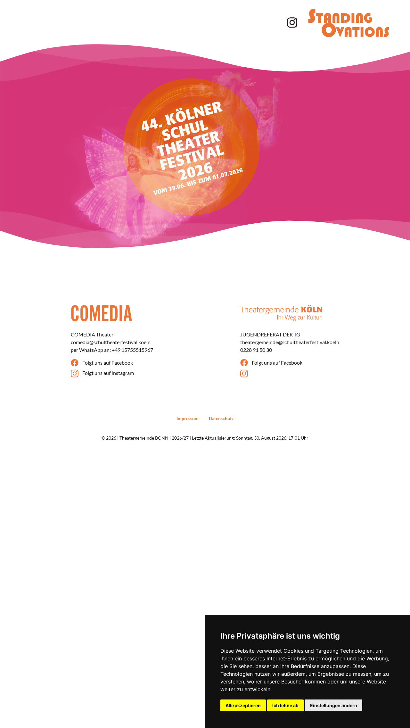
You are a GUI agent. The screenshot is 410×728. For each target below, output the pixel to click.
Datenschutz (221, 418)
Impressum (187, 418)
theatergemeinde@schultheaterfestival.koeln (289, 342)
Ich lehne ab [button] (285, 705)
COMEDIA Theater (92, 334)
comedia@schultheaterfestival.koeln (111, 342)
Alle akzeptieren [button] (243, 705)
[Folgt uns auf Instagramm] (290, 21)
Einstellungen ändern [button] (333, 705)
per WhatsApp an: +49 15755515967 (112, 350)
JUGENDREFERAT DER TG (270, 334)
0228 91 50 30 (256, 350)
